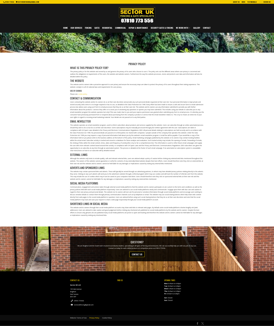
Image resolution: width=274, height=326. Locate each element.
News (243, 2)
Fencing (88, 28)
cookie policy (82, 94)
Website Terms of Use (78, 318)
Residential (107, 28)
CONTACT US (137, 254)
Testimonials (252, 2)
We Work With (182, 28)
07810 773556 (79, 301)
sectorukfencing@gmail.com (84, 305)
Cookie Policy (107, 318)
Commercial (120, 28)
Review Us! (267, 2)
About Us (236, 2)
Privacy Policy (94, 318)
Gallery (196, 28)
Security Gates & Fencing (162, 28)
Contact (207, 28)
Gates (96, 28)
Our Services (76, 28)
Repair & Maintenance (138, 28)
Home (65, 28)
